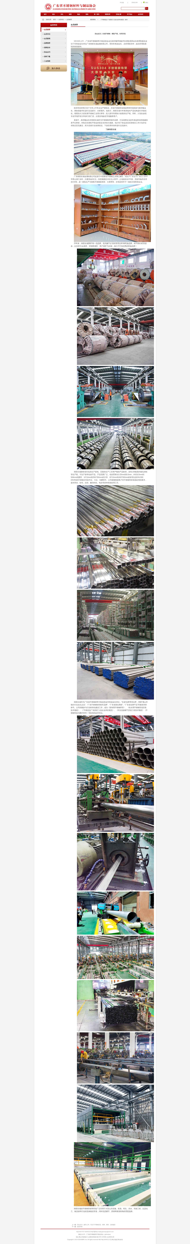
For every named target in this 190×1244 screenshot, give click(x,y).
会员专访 (47, 34)
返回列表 (79, 1226)
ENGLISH (135, 2)
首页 (45, 14)
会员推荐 (69, 19)
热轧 (53, 14)
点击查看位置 (110, 1237)
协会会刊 (47, 52)
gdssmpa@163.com (108, 1231)
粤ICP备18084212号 (105, 1239)
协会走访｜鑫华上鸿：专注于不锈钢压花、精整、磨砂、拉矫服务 (96, 1224)
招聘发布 (47, 47)
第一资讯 (96, 14)
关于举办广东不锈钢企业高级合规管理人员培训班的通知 (116, 19)
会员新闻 (47, 38)
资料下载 (47, 56)
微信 (146, 2)
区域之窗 (118, 14)
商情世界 (107, 14)
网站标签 (120, 1239)
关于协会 (129, 14)
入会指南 (47, 61)
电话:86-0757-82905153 (83, 1231)
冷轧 (62, 14)
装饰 (87, 14)
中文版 (122, 2)
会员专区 (140, 14)
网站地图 (114, 1239)
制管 (70, 14)
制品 (78, 14)
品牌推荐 (47, 43)
